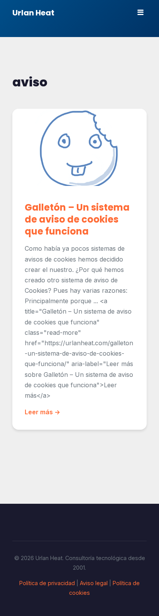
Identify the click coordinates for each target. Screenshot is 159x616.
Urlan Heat (33, 12)
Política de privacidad (47, 583)
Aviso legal (94, 583)
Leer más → (42, 412)
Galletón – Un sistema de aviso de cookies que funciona (77, 219)
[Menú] (140, 12)
